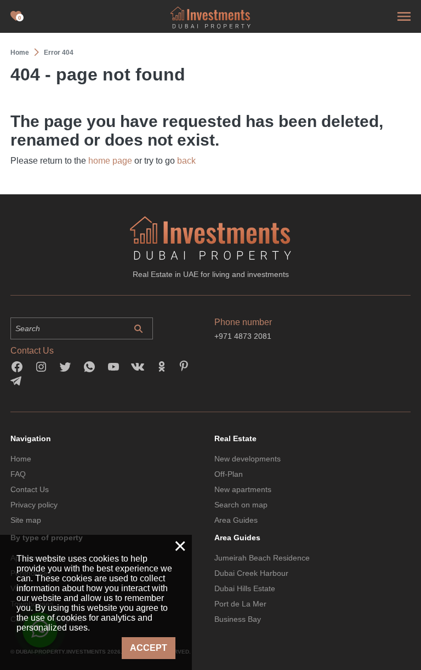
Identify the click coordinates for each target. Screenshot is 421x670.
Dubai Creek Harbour (251, 573)
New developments (247, 458)
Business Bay (237, 619)
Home (20, 458)
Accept (148, 647)
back (186, 160)
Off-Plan (228, 474)
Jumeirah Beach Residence (262, 557)
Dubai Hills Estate (244, 588)
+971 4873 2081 (242, 336)
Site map (25, 520)
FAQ (18, 474)
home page (110, 160)
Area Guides (236, 520)
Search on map (241, 504)
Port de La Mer (240, 603)
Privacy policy (34, 504)
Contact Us (29, 489)
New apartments (242, 489)
